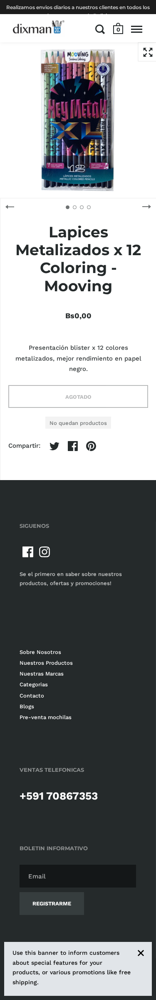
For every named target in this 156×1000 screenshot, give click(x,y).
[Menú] (136, 29)
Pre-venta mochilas (46, 717)
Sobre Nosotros (40, 652)
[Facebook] (27, 551)
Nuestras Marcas (42, 674)
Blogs (27, 706)
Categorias (34, 684)
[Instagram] (44, 551)
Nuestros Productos (46, 663)
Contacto (32, 696)
